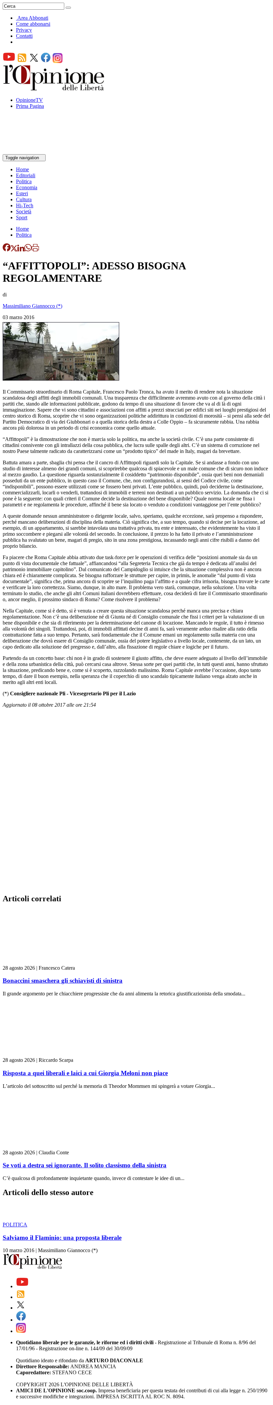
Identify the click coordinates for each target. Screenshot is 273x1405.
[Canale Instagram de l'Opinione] (58, 61)
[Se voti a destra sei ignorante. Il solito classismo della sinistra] (42, 1146)
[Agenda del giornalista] (32, 151)
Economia (26, 187)
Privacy (24, 30)
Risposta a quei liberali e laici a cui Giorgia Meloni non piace (85, 1073)
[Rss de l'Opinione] (22, 61)
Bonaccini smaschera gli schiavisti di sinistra (63, 980)
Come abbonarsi (33, 24)
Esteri (22, 193)
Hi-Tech (24, 205)
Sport (21, 217)
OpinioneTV (29, 100)
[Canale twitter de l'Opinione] (34, 61)
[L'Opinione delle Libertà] (54, 88)
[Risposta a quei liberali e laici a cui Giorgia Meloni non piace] (42, 1054)
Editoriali (25, 175)
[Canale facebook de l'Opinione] (46, 61)
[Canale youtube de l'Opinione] (9, 61)
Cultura (24, 199)
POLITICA (15, 1224)
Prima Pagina (30, 106)
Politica (24, 181)
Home (22, 169)
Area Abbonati (32, 18)
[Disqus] (136, 802)
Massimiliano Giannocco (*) (32, 306)
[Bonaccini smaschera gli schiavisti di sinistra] (42, 962)
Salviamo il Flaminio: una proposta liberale (62, 1237)
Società (23, 211)
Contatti (24, 36)
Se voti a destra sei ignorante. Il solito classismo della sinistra (84, 1165)
